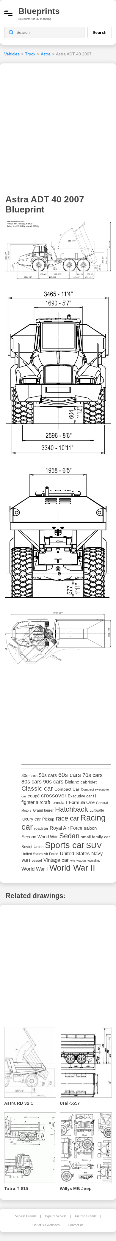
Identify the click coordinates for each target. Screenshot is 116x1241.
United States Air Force (39, 854)
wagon (81, 860)
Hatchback (71, 809)
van (25, 860)
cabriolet (89, 782)
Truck (30, 54)
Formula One (82, 802)
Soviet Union (32, 847)
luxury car (31, 818)
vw (72, 860)
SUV (94, 845)
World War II (72, 867)
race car (67, 818)
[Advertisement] (58, 130)
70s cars (92, 775)
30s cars (29, 775)
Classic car (37, 788)
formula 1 (59, 802)
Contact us (76, 1225)
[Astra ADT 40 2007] (58, 251)
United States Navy (81, 853)
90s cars (53, 782)
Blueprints (39, 11)
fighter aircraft (35, 802)
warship (93, 860)
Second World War (39, 836)
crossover (53, 795)
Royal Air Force (66, 828)
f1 (95, 796)
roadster (41, 828)
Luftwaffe (97, 810)
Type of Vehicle (55, 1216)
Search (99, 32)
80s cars (31, 782)
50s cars (48, 775)
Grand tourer (43, 810)
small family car (95, 837)
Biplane (72, 781)
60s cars (69, 775)
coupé (34, 795)
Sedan (69, 836)
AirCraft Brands (85, 1216)
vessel (37, 860)
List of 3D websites (46, 1225)
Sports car (64, 845)
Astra (46, 54)
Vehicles (12, 54)
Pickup (48, 819)
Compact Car (66, 789)
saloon (90, 828)
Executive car (80, 796)
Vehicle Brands (26, 1216)
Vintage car (56, 860)
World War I (34, 869)
